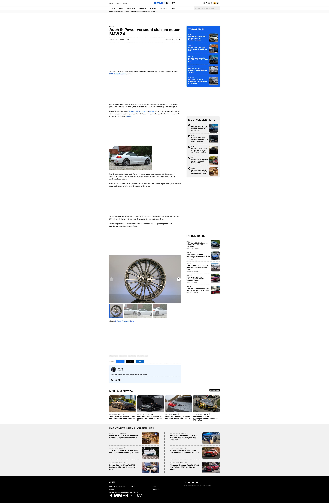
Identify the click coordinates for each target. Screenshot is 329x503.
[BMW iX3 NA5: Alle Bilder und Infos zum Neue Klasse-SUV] (213, 48)
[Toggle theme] (216, 3)
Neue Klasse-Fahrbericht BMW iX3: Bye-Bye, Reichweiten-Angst (197, 38)
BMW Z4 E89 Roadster (117, 74)
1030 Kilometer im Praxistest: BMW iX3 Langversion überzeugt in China (124, 451)
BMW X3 (189, 264)
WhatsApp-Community (123, 3)
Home (113, 8)
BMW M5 (189, 275)
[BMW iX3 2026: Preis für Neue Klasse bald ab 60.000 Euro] (213, 59)
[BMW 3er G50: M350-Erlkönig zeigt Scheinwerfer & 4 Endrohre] (213, 81)
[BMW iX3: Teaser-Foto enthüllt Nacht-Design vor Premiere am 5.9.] (213, 150)
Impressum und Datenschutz (117, 486)
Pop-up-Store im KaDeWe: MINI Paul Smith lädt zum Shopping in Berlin (122, 467)
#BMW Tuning (123, 356)
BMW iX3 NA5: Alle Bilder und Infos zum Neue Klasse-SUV (198, 49)
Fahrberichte (142, 8)
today (164, 3)
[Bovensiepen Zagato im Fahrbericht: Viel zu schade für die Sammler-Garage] (215, 256)
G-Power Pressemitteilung (124, 321)
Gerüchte (163, 8)
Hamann (132, 111)
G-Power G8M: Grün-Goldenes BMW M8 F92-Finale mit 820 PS (199, 139)
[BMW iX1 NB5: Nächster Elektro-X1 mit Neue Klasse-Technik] (213, 70)
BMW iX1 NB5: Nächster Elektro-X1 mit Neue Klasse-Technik (198, 70)
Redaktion (197, 248)
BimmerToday (113, 11)
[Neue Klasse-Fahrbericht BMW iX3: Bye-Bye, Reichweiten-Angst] (213, 38)
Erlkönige (153, 8)
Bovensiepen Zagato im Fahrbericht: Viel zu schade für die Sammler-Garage (198, 256)
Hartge (151, 111)
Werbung (111, 3)
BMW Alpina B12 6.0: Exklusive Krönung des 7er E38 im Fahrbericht (197, 244)
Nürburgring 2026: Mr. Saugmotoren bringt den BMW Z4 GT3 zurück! (205, 418)
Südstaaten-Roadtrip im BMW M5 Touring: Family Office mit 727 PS (198, 289)
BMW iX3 (190, 34)
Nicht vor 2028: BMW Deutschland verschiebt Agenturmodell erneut (199, 171)
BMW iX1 (190, 67)
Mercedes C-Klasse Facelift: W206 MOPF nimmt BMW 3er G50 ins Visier (184, 467)
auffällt (128, 116)
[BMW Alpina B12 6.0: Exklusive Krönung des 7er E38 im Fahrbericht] (215, 244)
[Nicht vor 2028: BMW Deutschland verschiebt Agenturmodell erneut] (213, 171)
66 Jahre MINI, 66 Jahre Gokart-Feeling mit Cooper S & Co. (199, 161)
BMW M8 (193, 135)
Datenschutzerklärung (131, 492)
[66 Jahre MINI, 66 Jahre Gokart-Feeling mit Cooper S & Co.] (213, 160)
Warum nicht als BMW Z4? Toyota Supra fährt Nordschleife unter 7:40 (178, 417)
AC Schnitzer (141, 111)
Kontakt (133, 486)
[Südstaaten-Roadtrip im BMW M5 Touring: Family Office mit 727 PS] (215, 290)
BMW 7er (189, 241)
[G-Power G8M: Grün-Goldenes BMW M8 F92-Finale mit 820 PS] (213, 139)
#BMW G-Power (113, 356)
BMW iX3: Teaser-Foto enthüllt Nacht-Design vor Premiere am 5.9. (199, 150)
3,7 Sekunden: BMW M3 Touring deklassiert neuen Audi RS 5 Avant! (184, 451)
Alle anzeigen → (214, 390)
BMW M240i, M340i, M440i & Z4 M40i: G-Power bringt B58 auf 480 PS (150, 418)
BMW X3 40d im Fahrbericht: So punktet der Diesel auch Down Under (198, 267)
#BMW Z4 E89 (132, 356)
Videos (173, 8)
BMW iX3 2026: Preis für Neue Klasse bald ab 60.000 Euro (198, 59)
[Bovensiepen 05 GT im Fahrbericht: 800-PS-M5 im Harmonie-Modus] (215, 278)
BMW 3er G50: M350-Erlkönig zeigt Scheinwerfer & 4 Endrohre (197, 81)
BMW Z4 (127, 11)
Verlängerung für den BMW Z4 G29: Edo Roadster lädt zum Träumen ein (122, 417)
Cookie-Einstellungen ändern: (116, 492)
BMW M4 (189, 252)
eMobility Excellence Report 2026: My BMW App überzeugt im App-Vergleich (184, 438)
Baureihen (130, 8)
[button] (179, 279)
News (121, 8)
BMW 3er (191, 77)
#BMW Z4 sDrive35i (142, 356)
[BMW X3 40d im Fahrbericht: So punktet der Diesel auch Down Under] (215, 267)
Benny (122, 39)
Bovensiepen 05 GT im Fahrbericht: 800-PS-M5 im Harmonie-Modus (196, 279)
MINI (192, 157)
